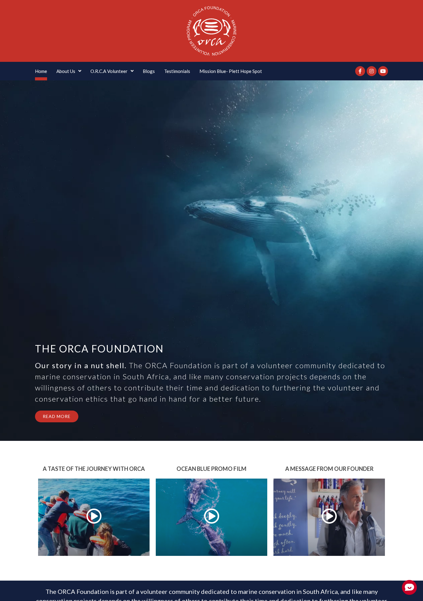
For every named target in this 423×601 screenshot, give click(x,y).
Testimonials (177, 71)
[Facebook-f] (360, 71)
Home (41, 71)
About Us (65, 71)
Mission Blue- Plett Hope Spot (230, 71)
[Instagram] (372, 71)
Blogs (149, 71)
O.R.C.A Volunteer (109, 71)
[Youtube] (383, 71)
